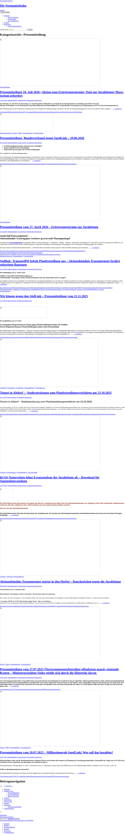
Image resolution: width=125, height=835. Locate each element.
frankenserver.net (14, 819)
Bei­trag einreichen (13, 796)
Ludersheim (3, 112)
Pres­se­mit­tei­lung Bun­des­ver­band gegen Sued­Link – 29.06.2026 (42, 138)
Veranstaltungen (40, 388)
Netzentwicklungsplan (60, 251)
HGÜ (12, 689)
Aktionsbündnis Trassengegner (16, 100)
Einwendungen (16, 518)
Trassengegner (57, 337)
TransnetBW (77, 288)
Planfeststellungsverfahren (58, 112)
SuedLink (58, 164)
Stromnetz (77, 606)
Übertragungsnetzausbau (68, 164)
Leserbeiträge (19, 388)
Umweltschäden (38, 133)
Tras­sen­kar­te (8, 800)
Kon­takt (6, 23)
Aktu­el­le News (8, 791)
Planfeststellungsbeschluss (42, 112)
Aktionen (3, 472)
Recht (53, 164)
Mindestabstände (30, 414)
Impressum (3, 815)
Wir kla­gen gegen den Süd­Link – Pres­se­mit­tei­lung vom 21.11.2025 (44, 296)
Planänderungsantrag (44, 288)
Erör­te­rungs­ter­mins (15, 242)
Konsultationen (11, 472)
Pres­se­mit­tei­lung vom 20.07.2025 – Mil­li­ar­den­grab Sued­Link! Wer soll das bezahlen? (56, 752)
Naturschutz (39, 251)
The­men (6, 798)
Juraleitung (32, 251)
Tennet (98, 414)
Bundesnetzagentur (6, 133)
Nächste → (9, 786)
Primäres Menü (5, 12)
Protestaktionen (69, 606)
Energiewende (24, 251)
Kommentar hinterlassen (34, 100)
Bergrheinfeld (23, 337)
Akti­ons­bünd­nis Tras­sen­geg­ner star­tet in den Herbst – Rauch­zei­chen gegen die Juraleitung (60, 581)
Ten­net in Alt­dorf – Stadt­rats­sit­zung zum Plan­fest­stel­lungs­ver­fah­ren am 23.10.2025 (56, 392)
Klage (29, 337)
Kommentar (10, 388)
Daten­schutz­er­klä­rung (14, 26)
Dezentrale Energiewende (8, 606)
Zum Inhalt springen (6, 1)
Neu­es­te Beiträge (13, 17)
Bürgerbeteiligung (5, 251)
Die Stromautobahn (13, 5)
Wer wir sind (8, 801)
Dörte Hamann (12, 301)
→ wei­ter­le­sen (117, 109)
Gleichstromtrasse (5, 689)
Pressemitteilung (5, 87)
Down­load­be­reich (13, 21)
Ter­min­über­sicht (9, 808)
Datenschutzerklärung (6, 817)
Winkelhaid (78, 112)
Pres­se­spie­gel (12, 19)
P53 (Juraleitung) (28, 112)
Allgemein (3, 388)
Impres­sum (7, 24)
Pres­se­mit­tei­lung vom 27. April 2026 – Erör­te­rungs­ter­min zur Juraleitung (49, 227)
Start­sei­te (6, 16)
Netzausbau (49, 251)
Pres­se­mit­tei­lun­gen (13, 793)
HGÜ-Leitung (18, 776)
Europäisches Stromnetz (32, 606)
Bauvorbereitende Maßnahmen (9, 288)
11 (5, 786)
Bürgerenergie (15, 251)
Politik (20, 133)
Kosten (14, 133)
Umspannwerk (70, 112)
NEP (44, 251)
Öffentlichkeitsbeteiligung (15, 112)
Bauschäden (4, 164)
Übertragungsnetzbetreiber (104, 288)
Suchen (2, 10)
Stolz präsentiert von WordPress (23, 820)
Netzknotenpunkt (48, 414)
